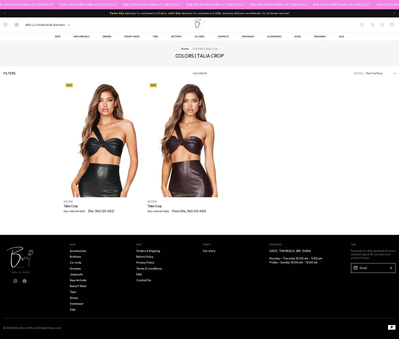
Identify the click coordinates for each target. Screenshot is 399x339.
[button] (362, 25)
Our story (209, 251)
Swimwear (248, 36)
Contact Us (143, 280)
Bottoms (176, 36)
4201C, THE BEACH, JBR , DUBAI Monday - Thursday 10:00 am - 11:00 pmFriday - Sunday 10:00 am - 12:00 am (295, 256)
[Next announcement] (394, 13)
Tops (155, 36)
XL (116, 191)
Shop (57, 36)
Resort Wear (131, 36)
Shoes (297, 36)
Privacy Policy (145, 262)
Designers (320, 36)
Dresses (107, 36)
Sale (341, 36)
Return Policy (144, 257)
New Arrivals (81, 36)
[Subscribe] (390, 268)
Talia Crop (71, 206)
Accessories (274, 36)
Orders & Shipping (148, 251)
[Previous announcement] (4, 13)
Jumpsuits (223, 36)
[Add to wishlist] (139, 85)
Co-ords (199, 36)
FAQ (139, 274)
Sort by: (359, 73)
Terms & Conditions (149, 268)
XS (92, 191)
